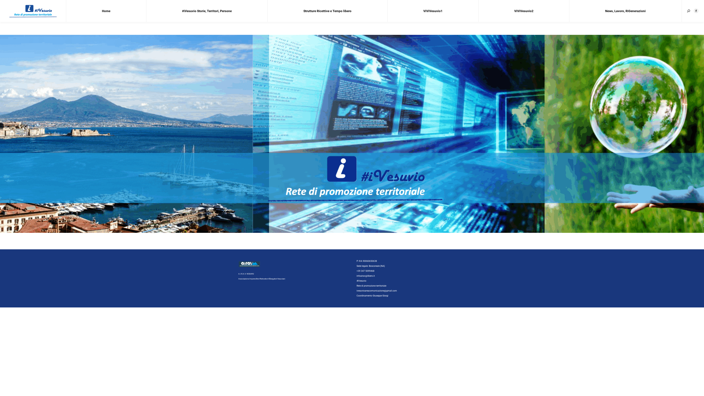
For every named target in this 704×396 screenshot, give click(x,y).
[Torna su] (698, 390)
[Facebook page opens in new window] (696, 10)
